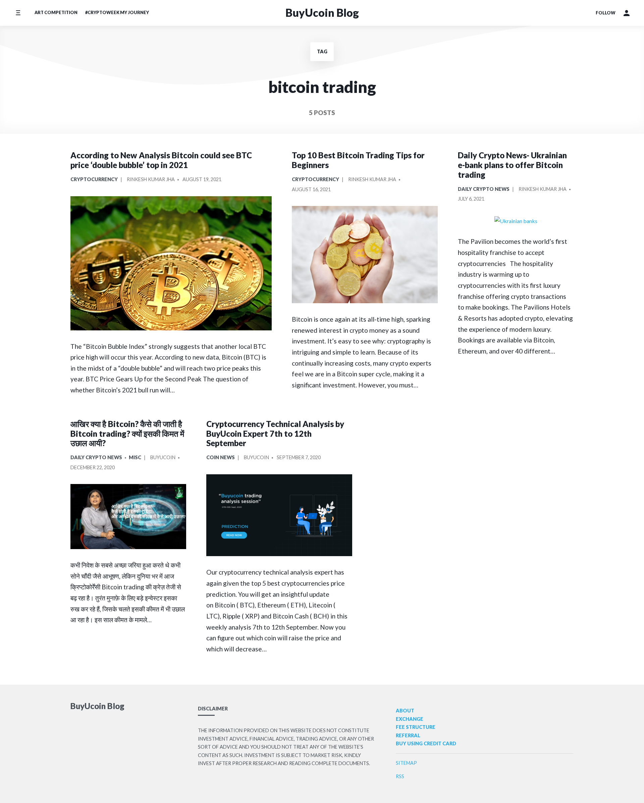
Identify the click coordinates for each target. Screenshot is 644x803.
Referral (408, 735)
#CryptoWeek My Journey (117, 12)
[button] (627, 13)
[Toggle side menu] (17, 12)
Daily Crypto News (483, 189)
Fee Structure (415, 727)
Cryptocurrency (94, 179)
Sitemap (406, 763)
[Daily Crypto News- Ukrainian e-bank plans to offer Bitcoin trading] (516, 221)
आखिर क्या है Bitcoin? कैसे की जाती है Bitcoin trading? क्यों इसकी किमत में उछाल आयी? (127, 433)
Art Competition (56, 12)
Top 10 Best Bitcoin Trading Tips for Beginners (358, 160)
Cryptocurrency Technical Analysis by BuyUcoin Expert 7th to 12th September (275, 433)
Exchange (409, 719)
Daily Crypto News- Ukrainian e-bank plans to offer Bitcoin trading (512, 164)
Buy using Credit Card (426, 743)
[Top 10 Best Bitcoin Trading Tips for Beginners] (365, 254)
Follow (605, 12)
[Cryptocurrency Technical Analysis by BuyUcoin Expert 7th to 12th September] (279, 515)
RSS (400, 776)
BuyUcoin (162, 457)
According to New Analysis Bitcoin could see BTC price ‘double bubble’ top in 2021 (161, 160)
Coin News (220, 457)
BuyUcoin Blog (322, 12)
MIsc (135, 457)
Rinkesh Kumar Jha (151, 179)
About (405, 710)
